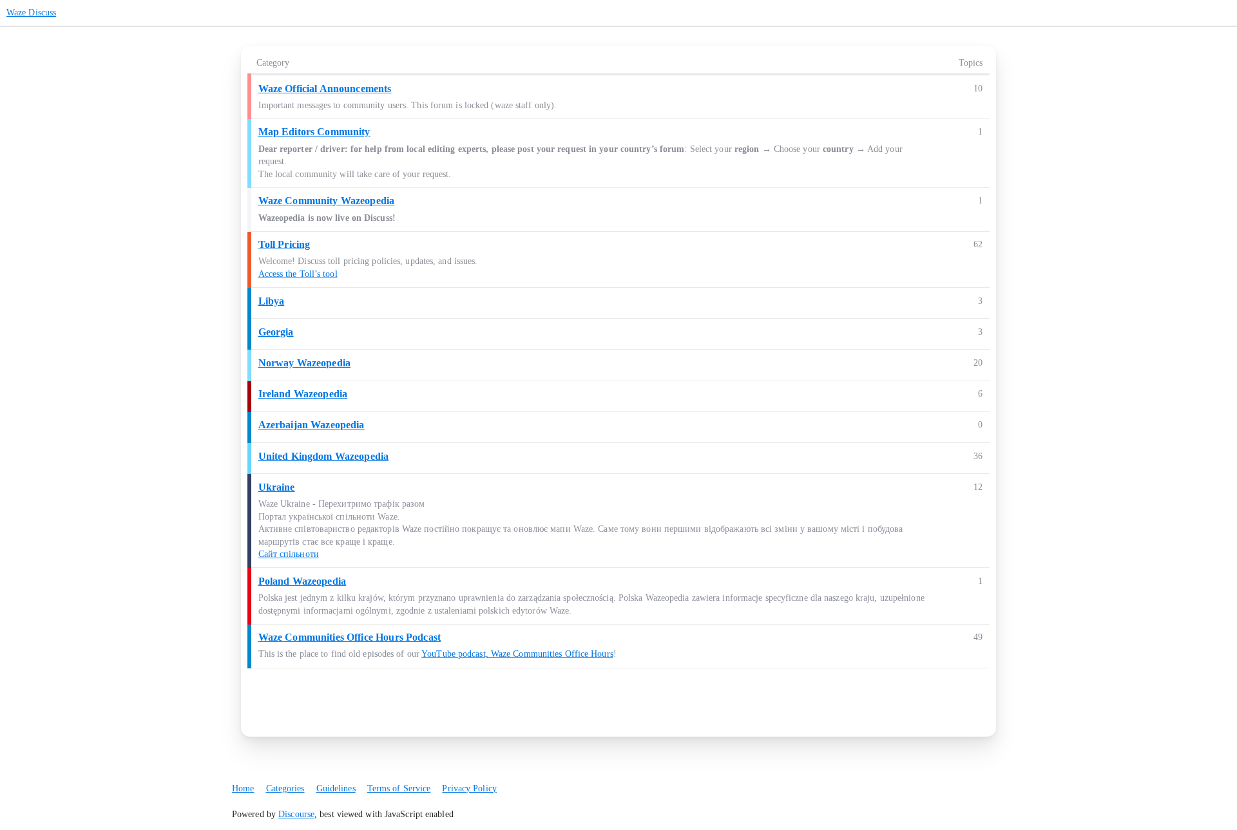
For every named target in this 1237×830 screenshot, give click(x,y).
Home (243, 788)
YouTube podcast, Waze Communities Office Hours (517, 654)
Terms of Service (399, 788)
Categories (285, 788)
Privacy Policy (469, 788)
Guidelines (336, 788)
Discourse (296, 814)
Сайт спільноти (288, 554)
